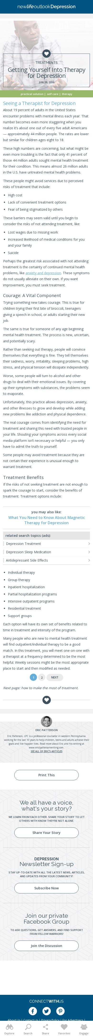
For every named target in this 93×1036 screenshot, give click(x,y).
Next (54, 677)
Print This (46, 775)
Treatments (46, 62)
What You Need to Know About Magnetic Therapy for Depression (46, 520)
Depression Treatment (23, 543)
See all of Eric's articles (46, 751)
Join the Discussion (46, 945)
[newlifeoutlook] (47, 7)
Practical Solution (32, 94)
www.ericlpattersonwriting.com (46, 747)
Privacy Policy (50, 1020)
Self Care (52, 94)
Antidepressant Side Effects (27, 560)
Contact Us (30, 1020)
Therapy (67, 94)
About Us (14, 1020)
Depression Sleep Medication (28, 552)
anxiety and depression (43, 273)
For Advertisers (72, 1020)
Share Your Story (46, 832)
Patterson (47, 730)
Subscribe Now (46, 888)
